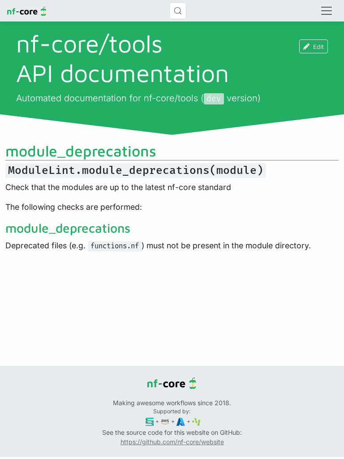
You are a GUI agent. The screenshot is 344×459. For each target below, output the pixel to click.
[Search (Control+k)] (177, 10)
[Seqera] (150, 421)
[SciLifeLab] (196, 421)
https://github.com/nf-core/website (172, 442)
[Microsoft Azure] (180, 421)
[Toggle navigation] (326, 10)
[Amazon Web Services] (165, 421)
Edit (318, 46)
